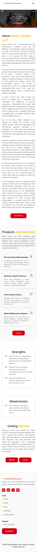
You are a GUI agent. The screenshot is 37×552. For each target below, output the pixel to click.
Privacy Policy (9, 514)
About (6, 503)
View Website (18, 215)
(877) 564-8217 (9, 524)
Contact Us (9, 531)
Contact (18, 333)
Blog (5, 507)
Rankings (7, 511)
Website (12, 460)
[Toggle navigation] (33, 3)
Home (6, 499)
